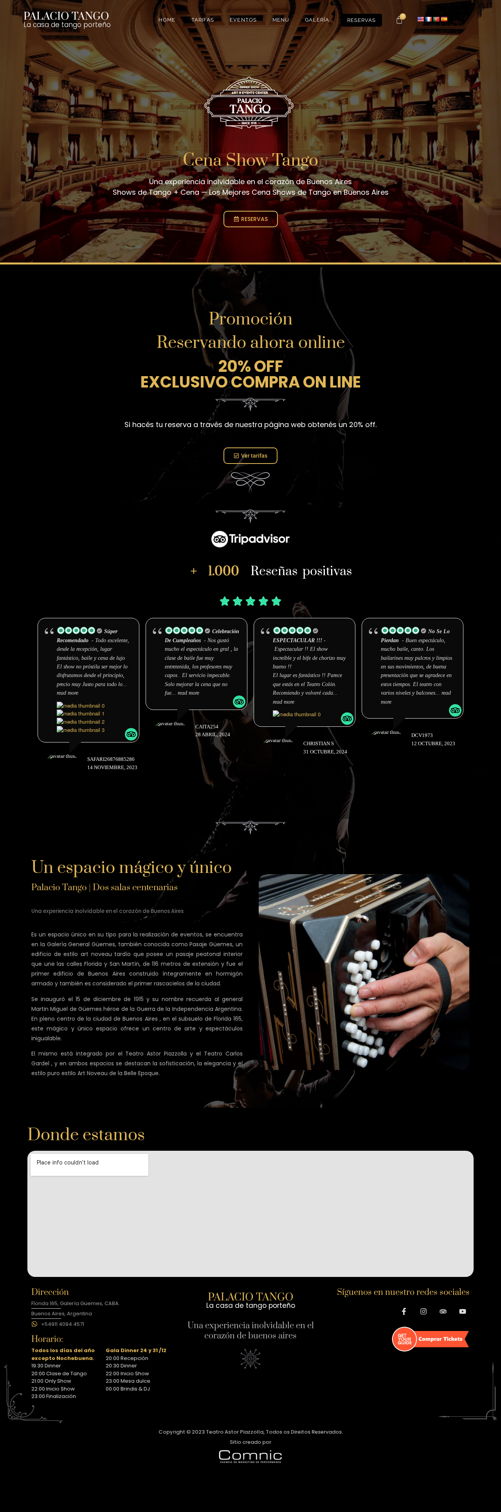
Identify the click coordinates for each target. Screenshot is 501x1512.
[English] (420, 19)
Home (167, 20)
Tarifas (202, 20)
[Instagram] (423, 1311)
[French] (428, 19)
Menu (280, 20)
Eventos (243, 20)
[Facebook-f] (404, 1311)
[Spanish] (443, 19)
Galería (317, 20)
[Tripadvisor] (443, 1311)
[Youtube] (463, 1311)
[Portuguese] (436, 19)
